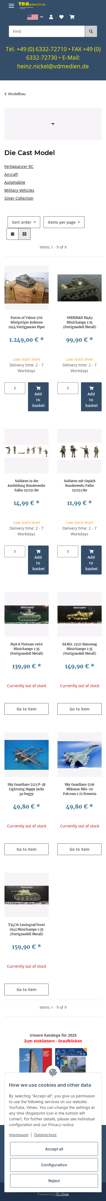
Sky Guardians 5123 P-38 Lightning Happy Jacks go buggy (26, 789)
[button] (35, 17)
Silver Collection (18, 198)
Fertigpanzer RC (18, 166)
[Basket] (72, 16)
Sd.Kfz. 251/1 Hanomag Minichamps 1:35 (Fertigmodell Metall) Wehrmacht (79, 648)
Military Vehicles (19, 190)
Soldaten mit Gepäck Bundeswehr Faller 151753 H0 (79, 485)
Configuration (54, 1164)
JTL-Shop (62, 1194)
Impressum (19, 1134)
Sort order (21, 222)
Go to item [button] (26, 709)
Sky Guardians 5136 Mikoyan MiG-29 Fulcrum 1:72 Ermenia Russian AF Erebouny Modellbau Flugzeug (79, 789)
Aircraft (11, 174)
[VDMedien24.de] (32, 5)
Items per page (62, 222)
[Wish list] (61, 16)
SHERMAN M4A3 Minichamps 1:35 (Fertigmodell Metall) (79, 322)
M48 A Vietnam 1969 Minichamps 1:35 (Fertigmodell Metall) (26, 648)
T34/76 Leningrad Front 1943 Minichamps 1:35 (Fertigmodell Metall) (26, 929)
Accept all (54, 1149)
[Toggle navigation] (11, 3)
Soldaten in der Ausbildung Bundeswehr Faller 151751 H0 (26, 485)
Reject (54, 1180)
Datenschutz (45, 1134)
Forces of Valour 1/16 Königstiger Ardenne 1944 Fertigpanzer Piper (26, 322)
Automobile (14, 182)
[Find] (91, 31)
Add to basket (38, 399)
